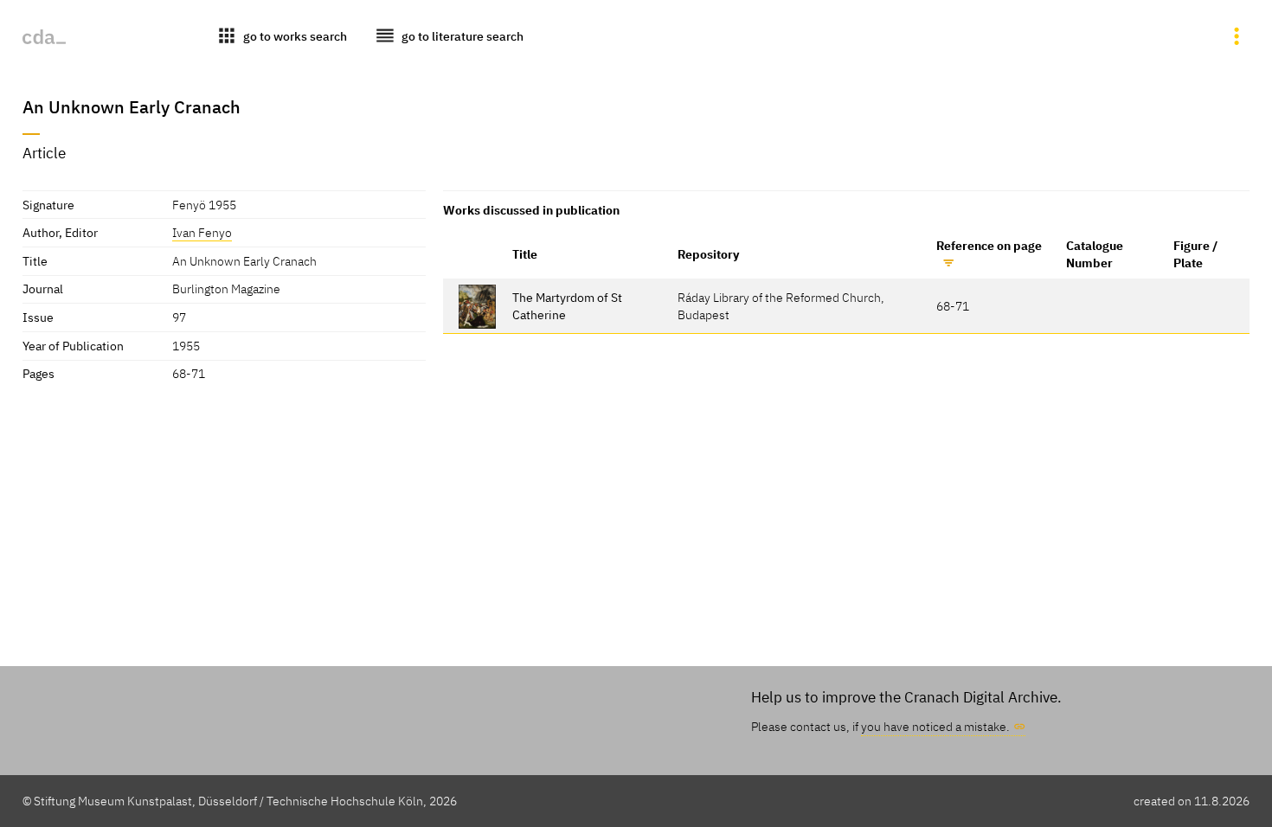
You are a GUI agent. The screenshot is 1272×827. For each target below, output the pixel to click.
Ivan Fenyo (202, 232)
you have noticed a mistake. (935, 726)
